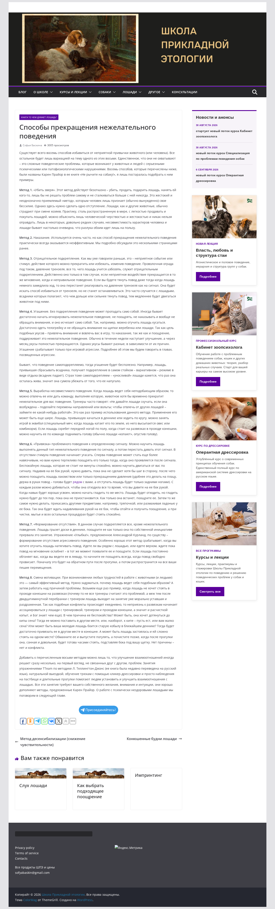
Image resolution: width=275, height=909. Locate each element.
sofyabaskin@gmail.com (32, 873)
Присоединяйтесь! (101, 710)
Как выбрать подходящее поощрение (90, 791)
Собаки (105, 92)
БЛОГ (22, 92)
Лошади (130, 92)
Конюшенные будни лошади (152, 738)
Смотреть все (210, 591)
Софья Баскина (32, 145)
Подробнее (208, 276)
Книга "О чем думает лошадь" (39, 117)
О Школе (41, 92)
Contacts (21, 858)
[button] (50, 92)
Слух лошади (33, 785)
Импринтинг (148, 775)
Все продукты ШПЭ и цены (35, 867)
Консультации (184, 92)
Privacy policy (24, 848)
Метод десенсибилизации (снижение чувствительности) (52, 741)
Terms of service (27, 853)
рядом (77, 482)
